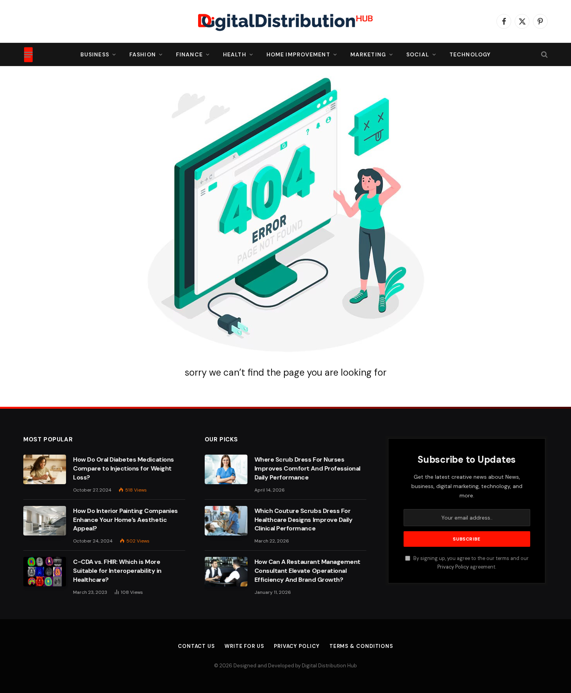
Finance (189, 54)
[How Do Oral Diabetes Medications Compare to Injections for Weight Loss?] (44, 469)
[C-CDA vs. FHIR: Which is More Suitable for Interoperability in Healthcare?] (44, 571)
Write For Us (244, 646)
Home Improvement (298, 54)
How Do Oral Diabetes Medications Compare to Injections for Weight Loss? (123, 468)
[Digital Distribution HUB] (285, 21)
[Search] (544, 54)
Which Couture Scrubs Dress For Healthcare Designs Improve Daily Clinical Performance (303, 520)
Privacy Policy (453, 567)
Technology (470, 54)
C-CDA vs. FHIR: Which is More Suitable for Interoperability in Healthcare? (117, 571)
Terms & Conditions (361, 646)
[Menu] (28, 54)
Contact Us (196, 646)
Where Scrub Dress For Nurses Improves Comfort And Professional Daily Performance (307, 468)
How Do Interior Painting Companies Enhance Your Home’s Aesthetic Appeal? (125, 520)
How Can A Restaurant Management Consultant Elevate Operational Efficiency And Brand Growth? (307, 571)
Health (234, 54)
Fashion (142, 54)
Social (417, 54)
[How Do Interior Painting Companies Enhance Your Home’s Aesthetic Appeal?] (44, 521)
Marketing (368, 54)
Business (94, 54)
